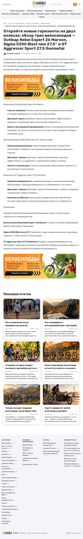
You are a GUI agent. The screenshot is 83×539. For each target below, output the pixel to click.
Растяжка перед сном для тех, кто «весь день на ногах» (72, 449)
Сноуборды (7, 512)
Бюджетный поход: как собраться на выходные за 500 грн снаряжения (72, 455)
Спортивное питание (59, 14)
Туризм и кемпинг (66, 11)
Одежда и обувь (28, 14)
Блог (5, 23)
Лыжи (5, 503)
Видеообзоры (28, 445)
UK (79, 4)
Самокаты (7, 454)
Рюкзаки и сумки (42, 14)
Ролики (6, 451)
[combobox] (60, 4)
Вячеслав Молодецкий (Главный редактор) (51, 453)
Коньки (5, 518)
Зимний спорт (50, 11)
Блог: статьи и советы (16, 23)
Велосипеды (45, 23)
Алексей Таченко (13, 53)
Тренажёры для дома (10, 509)
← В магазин (6, 4)
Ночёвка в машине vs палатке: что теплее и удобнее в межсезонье (72, 465)
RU (75, 4)
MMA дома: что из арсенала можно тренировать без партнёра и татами (71, 460)
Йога (5, 475)
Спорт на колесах (17, 11)
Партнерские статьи (30, 464)
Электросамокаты (10, 460)
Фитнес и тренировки (10, 14)
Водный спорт (75, 14)
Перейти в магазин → (73, 533)
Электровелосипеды (11, 478)
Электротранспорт (34, 11)
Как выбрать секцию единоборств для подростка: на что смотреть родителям (71, 444)
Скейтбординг (9, 457)
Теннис (41, 17)
